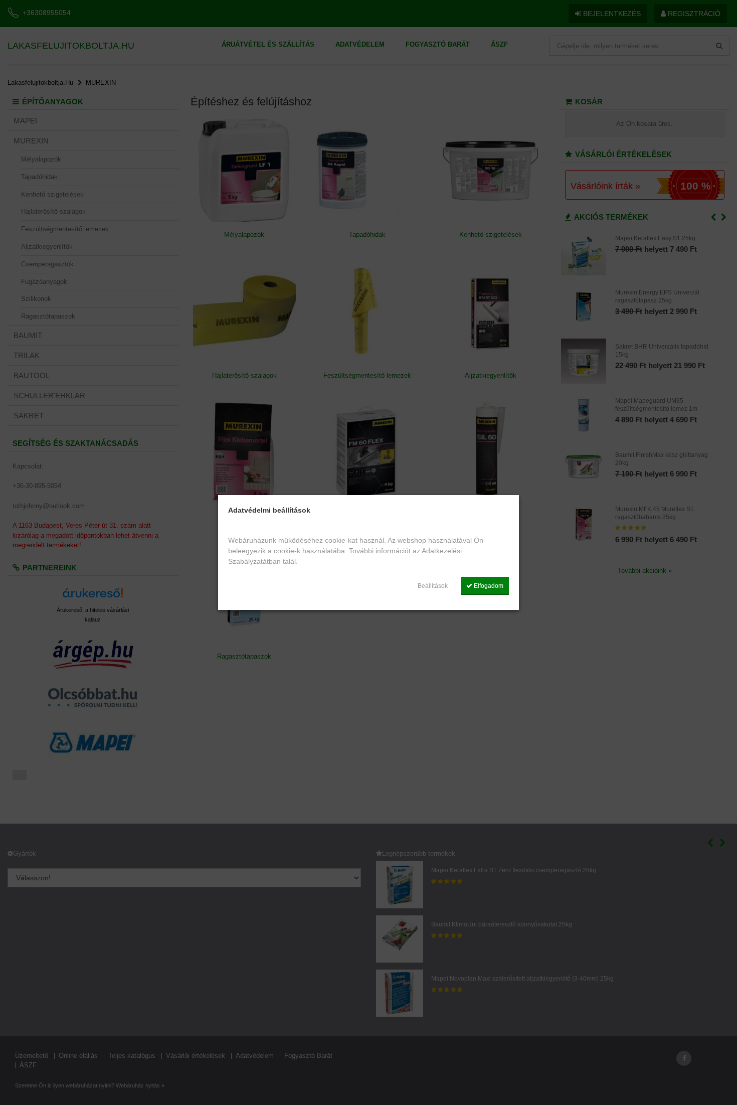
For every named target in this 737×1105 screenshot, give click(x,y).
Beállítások (433, 585)
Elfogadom (487, 585)
